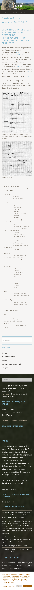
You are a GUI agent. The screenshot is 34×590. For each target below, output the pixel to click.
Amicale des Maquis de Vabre (17, 6)
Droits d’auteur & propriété (11, 364)
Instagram (22, 420)
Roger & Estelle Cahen (19, 546)
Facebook (13, 420)
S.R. (29, 71)
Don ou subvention (8, 357)
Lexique (4, 360)
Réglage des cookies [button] (9, 586)
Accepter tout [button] (27, 586)
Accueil (6, 12)
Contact (4, 353)
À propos (5, 368)
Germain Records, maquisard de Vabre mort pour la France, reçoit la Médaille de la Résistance (16, 514)
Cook (27, 76)
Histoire (22, 12)
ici (13, 502)
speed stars (6, 537)
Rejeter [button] (18, 586)
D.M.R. (18, 52)
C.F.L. (19, 55)
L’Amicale (15, 12)
